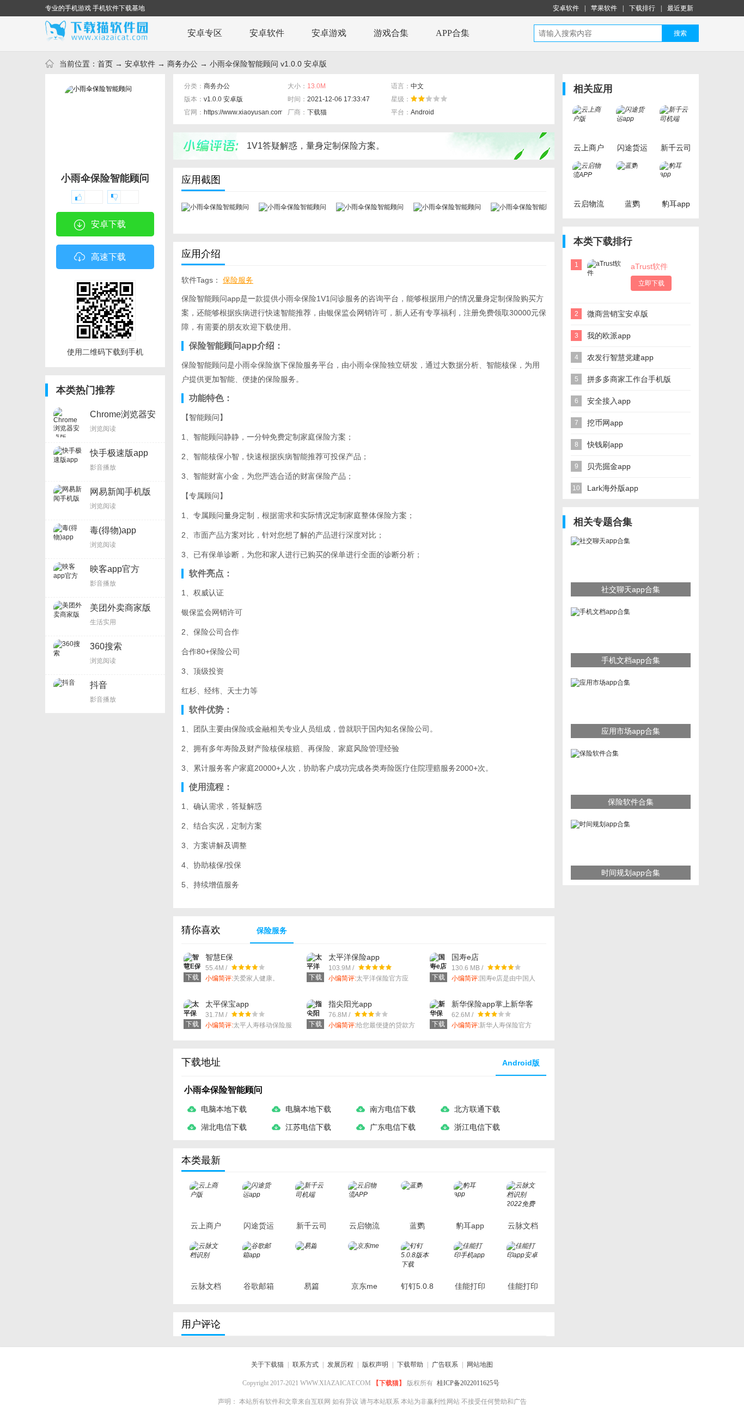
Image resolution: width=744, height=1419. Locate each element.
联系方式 (305, 1364)
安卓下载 (108, 224)
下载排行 (642, 8)
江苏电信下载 (308, 1127)
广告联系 (445, 1364)
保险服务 (238, 280)
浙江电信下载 (477, 1127)
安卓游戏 (329, 33)
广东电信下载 (393, 1127)
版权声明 (375, 1364)
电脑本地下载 (224, 1109)
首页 (105, 63)
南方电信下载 (393, 1109)
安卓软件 (566, 8)
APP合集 (452, 33)
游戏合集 (391, 33)
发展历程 (340, 1364)
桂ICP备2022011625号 (468, 1383)
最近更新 (680, 8)
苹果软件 (604, 8)
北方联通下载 (477, 1109)
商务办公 (182, 63)
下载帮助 (410, 1364)
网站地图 (480, 1364)
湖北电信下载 (224, 1127)
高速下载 (108, 256)
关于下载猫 (267, 1364)
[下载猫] (100, 31)
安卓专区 (204, 33)
